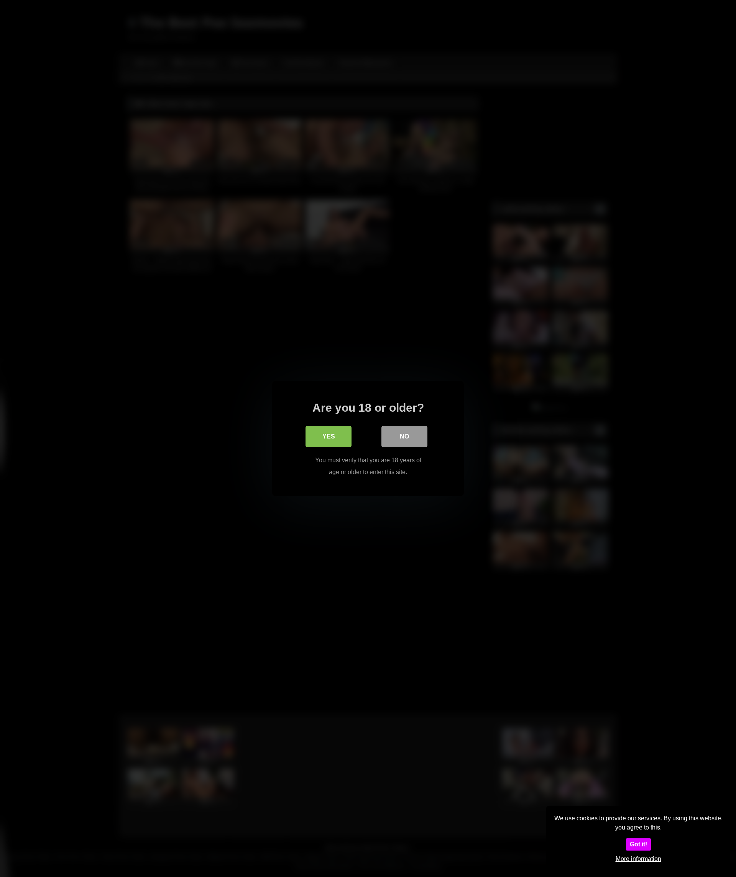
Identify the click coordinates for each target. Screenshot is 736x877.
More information (638, 859)
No (404, 436)
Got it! (638, 844)
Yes (328, 436)
